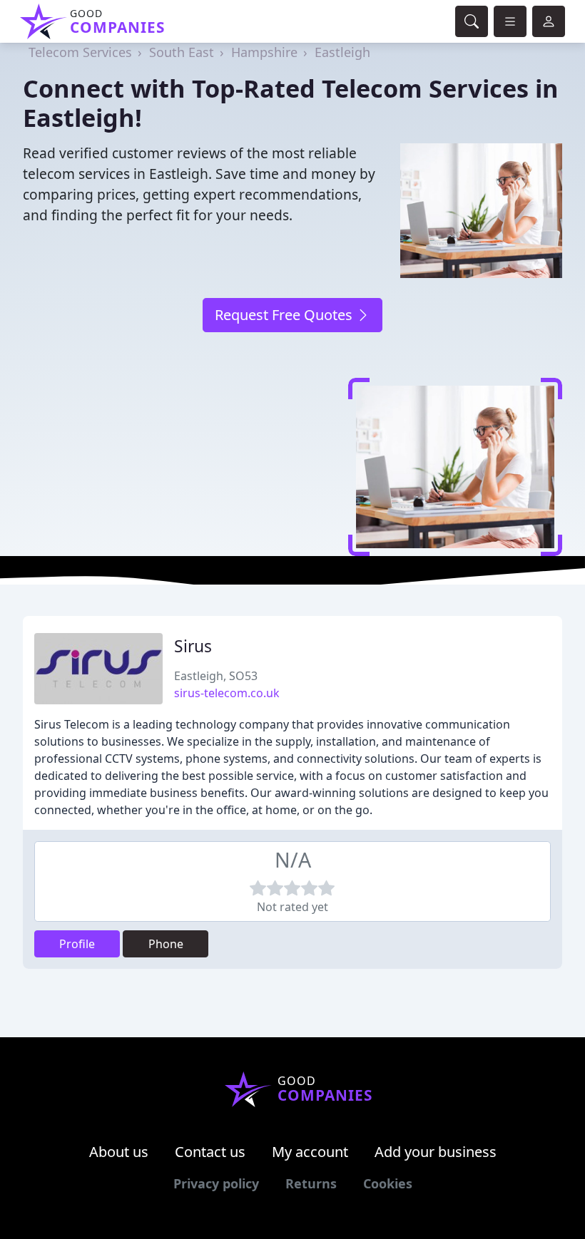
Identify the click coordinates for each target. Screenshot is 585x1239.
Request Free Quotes (285, 314)
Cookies (387, 1183)
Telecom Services (80, 52)
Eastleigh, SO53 (216, 676)
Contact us (210, 1151)
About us (118, 1151)
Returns (311, 1183)
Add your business (436, 1151)
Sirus (193, 646)
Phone (165, 944)
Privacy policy (216, 1183)
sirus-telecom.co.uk (227, 693)
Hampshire (264, 52)
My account (310, 1151)
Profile (77, 944)
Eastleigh (342, 52)
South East (181, 52)
